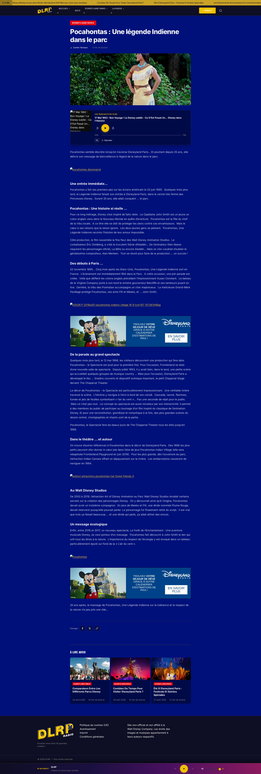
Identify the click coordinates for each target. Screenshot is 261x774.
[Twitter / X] (90, 628)
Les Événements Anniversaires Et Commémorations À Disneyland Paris (205, 3)
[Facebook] (82, 628)
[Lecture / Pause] (105, 128)
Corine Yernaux (80, 47)
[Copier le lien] (97, 628)
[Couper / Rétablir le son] (202, 769)
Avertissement (88, 728)
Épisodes (108, 140)
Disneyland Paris (95, 8)
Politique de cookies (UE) (94, 725)
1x (97, 140)
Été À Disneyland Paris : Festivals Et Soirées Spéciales (137, 3)
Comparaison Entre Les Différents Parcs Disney (86, 690)
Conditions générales (92, 736)
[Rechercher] (221, 11)
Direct (209, 10)
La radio (117, 8)
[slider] (141, 135)
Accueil (63, 8)
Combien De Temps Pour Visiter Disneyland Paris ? (79, 3)
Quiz (77, 10)
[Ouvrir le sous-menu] (58, 13)
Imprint (84, 732)
